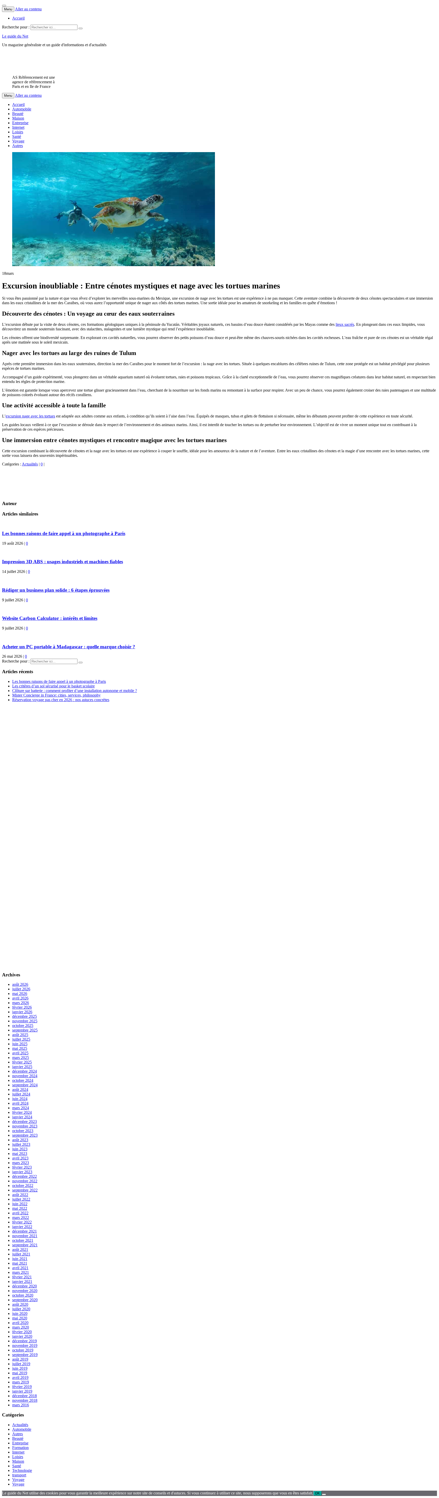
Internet (18, 127)
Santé (16, 136)
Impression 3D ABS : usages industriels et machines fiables (62, 561)
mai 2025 (19, 1048)
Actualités (30, 464)
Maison (18, 118)
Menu (8, 9)
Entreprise (20, 123)
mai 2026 (19, 993)
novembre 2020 (24, 1290)
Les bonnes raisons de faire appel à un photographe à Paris (63, 533)
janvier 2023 (22, 1172)
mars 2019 (20, 1382)
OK (317, 1493)
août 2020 (20, 1304)
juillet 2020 (21, 1309)
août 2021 (20, 1249)
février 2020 (22, 1332)
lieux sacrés (345, 324)
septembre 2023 (25, 1135)
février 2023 (22, 1167)
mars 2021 (20, 1272)
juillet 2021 (21, 1254)
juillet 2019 (21, 1364)
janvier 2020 (22, 1336)
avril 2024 (20, 1103)
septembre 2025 (25, 1030)
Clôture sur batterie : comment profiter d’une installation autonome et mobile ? (74, 690)
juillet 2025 (21, 1039)
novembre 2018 (24, 1400)
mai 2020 (19, 1318)
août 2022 (20, 1195)
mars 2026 (20, 1003)
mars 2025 (20, 1057)
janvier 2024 (22, 1117)
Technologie (22, 1470)
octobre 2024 (22, 1080)
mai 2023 (19, 1153)
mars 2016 (20, 1405)
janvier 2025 (22, 1067)
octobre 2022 (22, 1185)
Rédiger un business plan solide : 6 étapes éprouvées (55, 590)
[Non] (324, 1494)
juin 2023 (19, 1149)
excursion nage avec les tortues (30, 416)
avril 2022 (20, 1213)
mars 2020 (20, 1327)
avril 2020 (20, 1322)
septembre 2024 (25, 1085)
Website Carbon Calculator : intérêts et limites (49, 618)
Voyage (18, 141)
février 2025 (22, 1062)
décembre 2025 (24, 1016)
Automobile (21, 109)
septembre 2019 (25, 1354)
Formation (20, 1447)
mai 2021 (19, 1263)
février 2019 (22, 1386)
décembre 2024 (24, 1071)
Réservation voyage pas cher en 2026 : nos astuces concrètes (60, 700)
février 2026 (22, 1007)
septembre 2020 (25, 1300)
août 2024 (20, 1089)
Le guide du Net (15, 36)
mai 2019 (19, 1373)
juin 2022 (19, 1204)
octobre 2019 (22, 1350)
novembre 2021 (24, 1236)
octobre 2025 (22, 1025)
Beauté (17, 113)
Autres (17, 145)
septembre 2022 (25, 1190)
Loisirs (17, 132)
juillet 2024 (21, 1094)
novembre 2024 (24, 1076)
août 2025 (20, 1035)
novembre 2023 (24, 1126)
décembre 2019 (24, 1341)
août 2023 (20, 1140)
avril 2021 (20, 1268)
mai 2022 (19, 1208)
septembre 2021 (25, 1245)
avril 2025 (20, 1053)
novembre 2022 (24, 1181)
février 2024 (22, 1112)
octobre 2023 (22, 1131)
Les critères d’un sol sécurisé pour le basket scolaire (53, 686)
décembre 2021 (24, 1231)
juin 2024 (19, 1099)
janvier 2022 (22, 1227)
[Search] (81, 28)
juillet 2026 (21, 989)
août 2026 (20, 984)
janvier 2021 (22, 1281)
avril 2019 (20, 1377)
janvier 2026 (22, 1012)
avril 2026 (20, 998)
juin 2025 (19, 1044)
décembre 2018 (24, 1396)
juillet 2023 (21, 1144)
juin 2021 (19, 1259)
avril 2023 (20, 1158)
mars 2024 (20, 1108)
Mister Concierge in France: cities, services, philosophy (56, 695)
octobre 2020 (22, 1295)
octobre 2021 (22, 1240)
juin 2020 (19, 1313)
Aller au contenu (28, 9)
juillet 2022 (21, 1199)
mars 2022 (20, 1217)
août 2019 (20, 1359)
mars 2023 (20, 1163)
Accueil (18, 18)
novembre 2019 (24, 1345)
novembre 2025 (24, 1021)
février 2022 (22, 1222)
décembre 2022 (24, 1176)
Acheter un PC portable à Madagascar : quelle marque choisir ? (68, 646)
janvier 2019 (22, 1391)
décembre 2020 (24, 1286)
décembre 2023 (24, 1121)
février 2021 (22, 1277)
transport (19, 1475)
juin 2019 (19, 1368)
